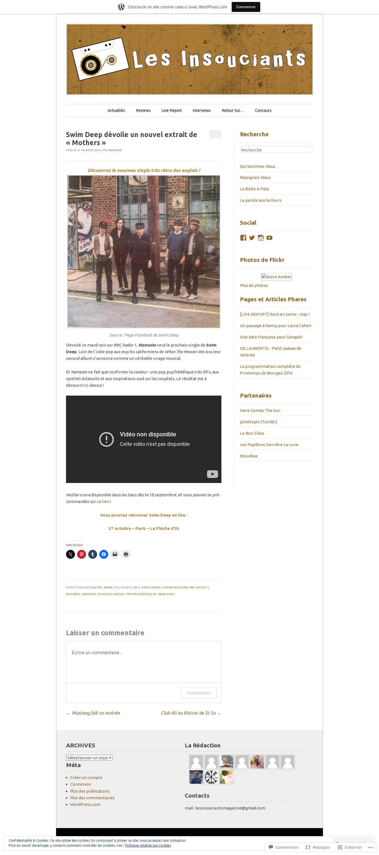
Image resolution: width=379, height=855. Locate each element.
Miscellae (249, 456)
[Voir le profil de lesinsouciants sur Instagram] (260, 237)
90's (137, 587)
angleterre (151, 587)
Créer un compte (86, 777)
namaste (89, 594)
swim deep (166, 594)
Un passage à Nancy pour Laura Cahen (275, 325)
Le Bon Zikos (252, 433)
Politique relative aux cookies (148, 845)
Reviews (143, 110)
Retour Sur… (233, 110)
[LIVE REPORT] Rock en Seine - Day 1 (275, 314)
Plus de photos (254, 285)
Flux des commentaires (92, 797)
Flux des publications (90, 791)
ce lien (103, 501)
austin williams (175, 587)
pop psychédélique (141, 594)
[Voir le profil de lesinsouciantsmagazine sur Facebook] (243, 237)
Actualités (116, 110)
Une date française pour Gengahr (271, 337)
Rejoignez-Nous (255, 177)
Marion (115, 150)
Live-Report (172, 110)
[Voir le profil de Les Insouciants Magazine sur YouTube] (269, 237)
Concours (263, 110)
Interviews (202, 110)
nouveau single (111, 594)
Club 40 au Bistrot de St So (191, 712)
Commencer (246, 7)
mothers (73, 594)
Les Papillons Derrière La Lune (269, 444)
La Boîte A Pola (254, 188)
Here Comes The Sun (260, 410)
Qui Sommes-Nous (258, 166)
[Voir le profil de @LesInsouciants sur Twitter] (252, 237)
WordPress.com (85, 804)
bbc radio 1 (199, 587)
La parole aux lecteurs (261, 200)
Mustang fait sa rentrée (93, 712)
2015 (128, 587)
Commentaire (199, 692)
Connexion (80, 784)
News (108, 587)
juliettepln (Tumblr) (258, 421)
